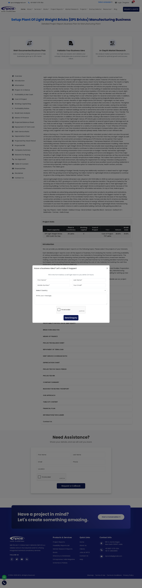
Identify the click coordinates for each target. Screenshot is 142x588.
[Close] (107, 268)
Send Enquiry (71, 317)
